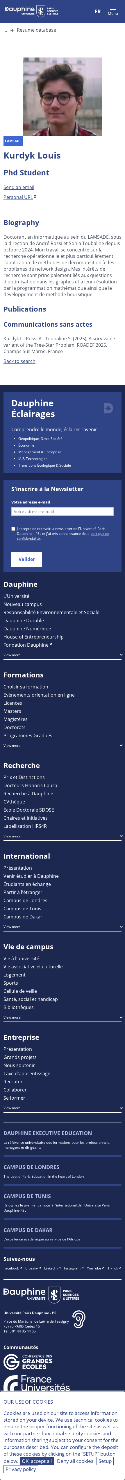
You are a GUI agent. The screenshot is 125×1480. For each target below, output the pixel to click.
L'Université (16, 596)
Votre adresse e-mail (30, 502)
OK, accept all (37, 1461)
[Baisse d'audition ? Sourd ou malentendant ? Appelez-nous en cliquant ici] (78, 1323)
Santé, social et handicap (30, 999)
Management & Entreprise (39, 451)
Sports (10, 983)
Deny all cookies (75, 1461)
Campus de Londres (25, 900)
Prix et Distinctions (24, 777)
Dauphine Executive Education (47, 1133)
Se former (14, 1098)
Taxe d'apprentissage (26, 1073)
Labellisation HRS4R (25, 826)
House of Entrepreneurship (33, 637)
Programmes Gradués (27, 735)
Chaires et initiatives (25, 818)
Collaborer (15, 1090)
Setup (105, 1461)
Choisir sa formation (25, 687)
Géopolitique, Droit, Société (40, 438)
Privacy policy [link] (21, 1469)
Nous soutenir (19, 1065)
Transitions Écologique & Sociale (44, 465)
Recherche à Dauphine (28, 793)
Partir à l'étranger (22, 892)
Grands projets (20, 1057)
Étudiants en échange (27, 884)
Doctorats (14, 727)
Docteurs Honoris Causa (30, 785)
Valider (27, 559)
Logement (14, 975)
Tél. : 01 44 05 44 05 (19, 1331)
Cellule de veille (20, 991)
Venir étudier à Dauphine (31, 876)
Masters (12, 711)
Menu (113, 13)
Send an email (18, 187)
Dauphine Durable (23, 620)
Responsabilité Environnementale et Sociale (51, 612)
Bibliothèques (18, 1007)
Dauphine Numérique (27, 628)
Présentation (17, 868)
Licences (12, 703)
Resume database (36, 30)
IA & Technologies (32, 458)
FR (97, 11)
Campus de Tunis (22, 908)
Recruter (13, 1081)
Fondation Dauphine (26, 645)
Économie (26, 445)
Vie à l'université (21, 958)
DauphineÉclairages (33, 408)
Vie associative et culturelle (33, 966)
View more (12, 654)
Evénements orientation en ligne (39, 695)
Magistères (15, 719)
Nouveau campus (22, 604)
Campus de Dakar (22, 916)
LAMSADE (13, 141)
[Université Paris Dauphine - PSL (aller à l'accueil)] (31, 11)
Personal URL (18, 197)
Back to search (19, 361)
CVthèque (14, 802)
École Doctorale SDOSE (28, 810)
